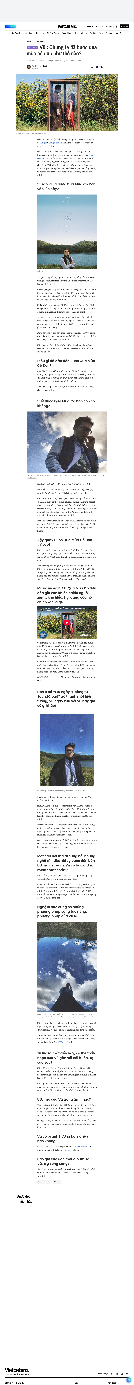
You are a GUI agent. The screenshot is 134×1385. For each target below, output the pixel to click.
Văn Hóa (28, 33)
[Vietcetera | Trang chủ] (67, 26)
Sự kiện (93, 33)
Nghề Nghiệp (80, 33)
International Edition (95, 26)
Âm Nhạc (40, 41)
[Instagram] (122, 1374)
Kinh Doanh (15, 33)
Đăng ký (124, 26)
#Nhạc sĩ (41, 1182)
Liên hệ (118, 33)
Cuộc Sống (66, 33)
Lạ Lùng (41, 143)
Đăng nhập (113, 26)
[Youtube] (127, 1374)
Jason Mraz (82, 1146)
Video (101, 33)
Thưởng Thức (52, 33)
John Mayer (68, 1150)
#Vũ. (49, 1182)
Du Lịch (39, 33)
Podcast (109, 33)
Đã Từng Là (63, 1042)
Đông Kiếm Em (56, 143)
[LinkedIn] (117, 1374)
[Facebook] (112, 1374)
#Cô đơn (57, 1182)
